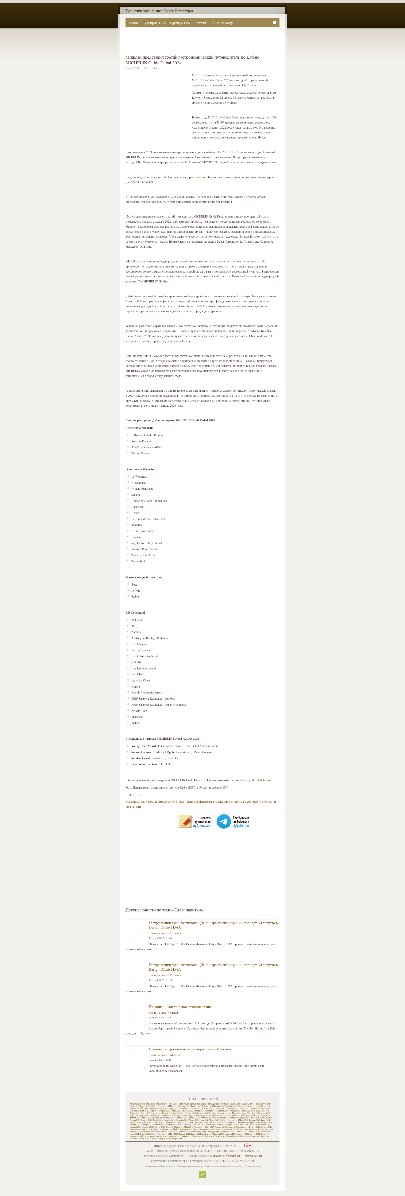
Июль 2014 (158, 1129)
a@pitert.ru (176, 1156)
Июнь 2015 (180, 1127)
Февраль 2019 (266, 1118)
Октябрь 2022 (211, 1111)
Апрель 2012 (163, 1134)
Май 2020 (245, 1115)
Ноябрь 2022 (199, 1111)
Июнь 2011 (134, 1136)
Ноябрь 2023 (209, 1108)
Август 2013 (135, 1131)
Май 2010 (134, 1138)
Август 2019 (206, 1118)
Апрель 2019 (245, 1118)
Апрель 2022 (135, 1113)
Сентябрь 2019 (194, 1118)
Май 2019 (235, 1118)
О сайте (133, 22)
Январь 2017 (255, 1122)
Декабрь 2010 (197, 1136)
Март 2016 (220, 1124)
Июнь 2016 (191, 1124)
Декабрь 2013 (231, 1129)
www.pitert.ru (253, 1156)
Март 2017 (232, 1122)
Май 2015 (189, 1127)
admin (155, 68)
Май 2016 (201, 1124)
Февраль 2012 (184, 1134)
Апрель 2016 (210, 1124)
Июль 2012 (134, 1134)
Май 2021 (256, 1113)
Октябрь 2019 (181, 1118)
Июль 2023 (255, 1108)
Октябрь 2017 (159, 1122)
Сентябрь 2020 (203, 1115)
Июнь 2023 (265, 1108)
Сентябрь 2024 (243, 1106)
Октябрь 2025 (241, 1104)
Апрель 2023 (143, 1111)
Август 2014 (148, 1129)
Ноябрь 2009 (176, 1138)
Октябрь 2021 (202, 1113)
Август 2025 (266, 1104)
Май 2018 (223, 1120)
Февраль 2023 (164, 1111)
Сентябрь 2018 (182, 1120)
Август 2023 (245, 1108)
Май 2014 (177, 1129)
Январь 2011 (186, 1136)
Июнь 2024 (134, 1108)
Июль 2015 (170, 1127)
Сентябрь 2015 (148, 1127)
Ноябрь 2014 (254, 1127)
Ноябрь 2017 (147, 1122)
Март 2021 (134, 1115)
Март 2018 (243, 1120)
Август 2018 (194, 1120)
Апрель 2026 (174, 1104)
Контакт (200, 22)
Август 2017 (183, 1122)
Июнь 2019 (226, 1118)
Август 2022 (235, 1111)
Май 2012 (153, 1134)
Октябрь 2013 (254, 1129)
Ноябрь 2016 (135, 1124)
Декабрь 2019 (158, 1118)
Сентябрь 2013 (267, 1129)
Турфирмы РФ (180, 22)
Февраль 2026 (195, 1104)
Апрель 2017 (222, 1122)
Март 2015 (209, 1127)
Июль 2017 (193, 1122)
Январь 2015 (231, 1127)
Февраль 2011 (174, 1136)
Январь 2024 (186, 1108)
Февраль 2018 (254, 1120)
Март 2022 (145, 1113)
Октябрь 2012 (241, 1131)
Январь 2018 (266, 1120)
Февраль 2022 (156, 1113)
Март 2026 (184, 1104)
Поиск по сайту (221, 22)
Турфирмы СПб (154, 22)
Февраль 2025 (184, 1106)
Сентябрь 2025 (254, 1104)
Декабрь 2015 (254, 1124)
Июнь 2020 (235, 1115)
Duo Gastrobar (203, 177)
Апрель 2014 (187, 1129)
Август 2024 (255, 1106)
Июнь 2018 (214, 1120)
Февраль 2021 (145, 1115)
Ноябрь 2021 (190, 1113)
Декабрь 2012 (218, 1131)
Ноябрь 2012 (229, 1131)
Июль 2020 (225, 1115)
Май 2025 (153, 1106)
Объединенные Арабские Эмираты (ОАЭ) (152, 802)
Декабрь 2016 (266, 1122)
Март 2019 (255, 1118)
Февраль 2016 (231, 1124)
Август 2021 (226, 1113)
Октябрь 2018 (170, 1120)
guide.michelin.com (260, 780)
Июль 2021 (237, 1113)
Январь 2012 (195, 1134)
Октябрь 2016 (147, 1124)
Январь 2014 (219, 1129)
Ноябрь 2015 (266, 1124)
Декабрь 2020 (167, 1115)
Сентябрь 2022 (223, 1111)
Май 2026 (164, 1104)
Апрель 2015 (199, 1127)
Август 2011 (255, 1134)
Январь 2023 (176, 1111)
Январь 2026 (206, 1104)
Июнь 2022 (255, 1111)
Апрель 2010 (143, 1138)
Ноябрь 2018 (158, 1120)
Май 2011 (144, 1136)
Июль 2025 (134, 1106)
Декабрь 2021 (179, 1113)
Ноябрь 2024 (218, 1106)
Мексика (175, 1055)
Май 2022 (265, 1111)
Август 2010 (245, 1136)
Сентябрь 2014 (136, 1129)
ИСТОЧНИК (134, 795)
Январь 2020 (147, 1118)
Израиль (175, 933)
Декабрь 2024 (207, 1106)
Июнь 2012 (144, 1134)
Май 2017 (212, 1122)
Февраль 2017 (243, 1122)
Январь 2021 (156, 1115)
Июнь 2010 (265, 1136)
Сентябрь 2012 (254, 1131)
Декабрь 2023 (197, 1108)
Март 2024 (164, 1108)
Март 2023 (154, 1111)
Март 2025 (173, 1106)
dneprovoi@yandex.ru (226, 1156)
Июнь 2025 (144, 1106)
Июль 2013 (145, 1131)
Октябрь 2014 (266, 1127)
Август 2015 (160, 1127)
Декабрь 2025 (218, 1104)
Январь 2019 (135, 1120)
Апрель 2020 (254, 1115)
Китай (174, 1013)
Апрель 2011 (153, 1136)
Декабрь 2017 (135, 1122)
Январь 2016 (243, 1124)
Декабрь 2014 (243, 1127)
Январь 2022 (167, 1113)
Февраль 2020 (135, 1118)
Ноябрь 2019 (169, 1118)
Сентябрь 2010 (233, 1136)
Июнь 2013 (155, 1131)
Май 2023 (134, 1111)
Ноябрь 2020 (179, 1115)
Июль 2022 (245, 1111)
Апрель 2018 (233, 1120)
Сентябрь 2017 (171, 1122)
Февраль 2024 (174, 1108)
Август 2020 (215, 1115)
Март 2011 (164, 1136)
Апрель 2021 (266, 1113)
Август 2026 (135, 1104)
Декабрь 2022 (187, 1111)
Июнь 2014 (168, 1129)
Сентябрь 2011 (243, 1134)
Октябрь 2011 (230, 1134)
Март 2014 (197, 1129)
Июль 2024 (265, 1106)
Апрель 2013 (174, 1131)
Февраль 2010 (164, 1138)
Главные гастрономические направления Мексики (190, 1048)
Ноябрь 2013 (242, 1129)
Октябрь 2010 (221, 1136)
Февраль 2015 (220, 1127)
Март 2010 (154, 1138)
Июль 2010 (255, 1136)
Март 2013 (184, 1131)
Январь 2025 (195, 1106)
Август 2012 (266, 1131)
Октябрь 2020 (191, 1115)
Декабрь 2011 (207, 1134)
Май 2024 (144, 1108)
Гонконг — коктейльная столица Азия (180, 1006)
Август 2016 (171, 1124)
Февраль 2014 (208, 1129)
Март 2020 (265, 1115)
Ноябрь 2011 (218, 1134)
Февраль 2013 (195, 1131)
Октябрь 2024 (230, 1106)
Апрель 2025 (163, 1106)
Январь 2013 (206, 1131)
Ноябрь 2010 (209, 1136)
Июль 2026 (145, 1104)
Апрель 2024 (153, 1108)
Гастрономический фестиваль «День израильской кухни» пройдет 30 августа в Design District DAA (213, 925)
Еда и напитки (188, 802)
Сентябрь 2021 (214, 1113)
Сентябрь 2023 (233, 1108)
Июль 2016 (181, 1124)
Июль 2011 (265, 1134)
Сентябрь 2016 (159, 1124)
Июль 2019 (216, 1118)
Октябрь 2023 (221, 1108)
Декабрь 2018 (146, 1120)
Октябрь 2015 (135, 1127)
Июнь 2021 (246, 1113)
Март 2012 (173, 1134)
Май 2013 (164, 1131)
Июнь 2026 (155, 1104)
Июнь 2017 (203, 1122)
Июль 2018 (204, 1120)
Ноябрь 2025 (229, 1104)
